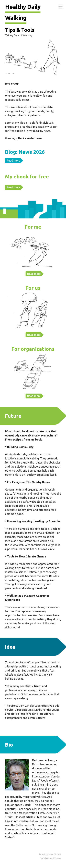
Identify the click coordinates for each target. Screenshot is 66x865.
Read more (13, 160)
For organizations (33, 349)
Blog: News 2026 (25, 152)
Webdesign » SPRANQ (50, 858)
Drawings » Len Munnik (50, 854)
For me (33, 227)
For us (33, 288)
